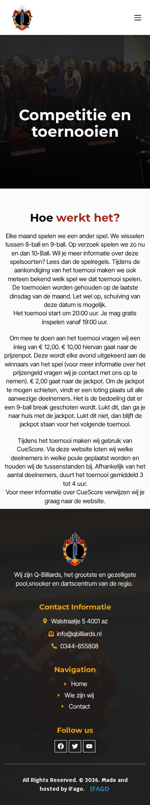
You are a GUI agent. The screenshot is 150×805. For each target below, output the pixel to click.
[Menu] (137, 17)
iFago (75, 788)
